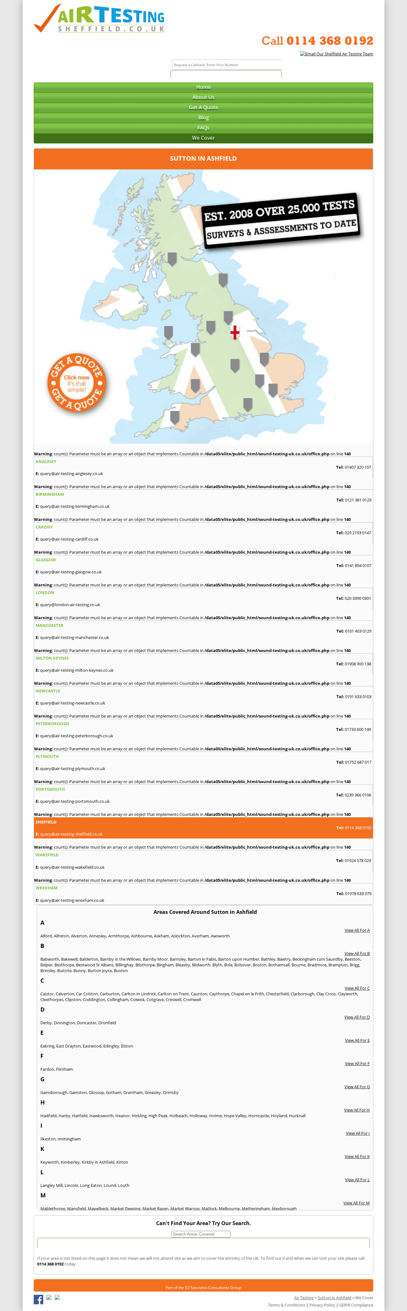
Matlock (209, 1208)
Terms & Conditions (286, 1305)
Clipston (73, 999)
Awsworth (220, 936)
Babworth (49, 959)
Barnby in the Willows (120, 959)
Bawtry (284, 959)
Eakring (47, 1046)
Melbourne (229, 1208)
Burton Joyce (100, 970)
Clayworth (347, 994)
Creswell (173, 999)
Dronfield (107, 1023)
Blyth (217, 965)
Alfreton (61, 936)
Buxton (121, 970)
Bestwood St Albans (95, 965)
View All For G (357, 1087)
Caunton (199, 994)
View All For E (357, 1040)
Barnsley (178, 959)
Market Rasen (155, 1208)
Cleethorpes (51, 999)
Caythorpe (219, 994)
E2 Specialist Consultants (207, 1287)
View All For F (357, 1063)
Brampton (338, 965)
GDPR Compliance (356, 1305)
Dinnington (64, 1023)
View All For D (357, 1017)
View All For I (358, 1133)
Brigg (354, 965)
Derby (46, 1023)
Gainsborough (53, 1092)
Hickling (139, 1115)
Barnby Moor (155, 959)
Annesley (97, 936)
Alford (46, 936)
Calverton (65, 994)
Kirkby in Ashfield (98, 1162)
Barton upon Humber (238, 959)
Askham (161, 936)
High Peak (158, 1115)
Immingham (69, 1139)
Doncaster (86, 1023)
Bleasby (183, 965)
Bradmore (317, 965)
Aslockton (180, 936)
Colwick (137, 999)
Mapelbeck (98, 1208)
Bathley (268, 959)
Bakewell (69, 959)
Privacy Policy (322, 1305)
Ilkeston (48, 1139)
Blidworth (201, 965)
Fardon (47, 1069)
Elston (127, 1046)
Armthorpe (118, 936)
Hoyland (279, 1115)
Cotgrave (155, 999)
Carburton (110, 994)
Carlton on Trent (173, 994)
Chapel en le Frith (247, 994)
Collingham (117, 999)
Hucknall (297, 1115)
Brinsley (47, 970)
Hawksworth (101, 1115)
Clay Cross (326, 994)
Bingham (165, 965)
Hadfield (48, 1115)
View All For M (356, 1203)
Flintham (64, 1069)
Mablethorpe (52, 1208)
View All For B (357, 953)
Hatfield (79, 1115)
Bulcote (64, 970)
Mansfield (76, 1208)
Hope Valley (235, 1115)
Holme (215, 1115)
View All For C (357, 988)
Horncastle (258, 1115)
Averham (200, 936)
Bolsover (242, 965)
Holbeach (178, 1115)
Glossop (96, 1092)
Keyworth (49, 1162)
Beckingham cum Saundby (318, 959)
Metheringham (256, 1208)
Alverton (79, 936)
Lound (110, 1185)
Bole (228, 965)
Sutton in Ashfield (334, 1297)
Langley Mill (51, 1185)
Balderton (88, 959)
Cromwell (192, 999)
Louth (123, 1185)
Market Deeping (125, 1208)
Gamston (78, 1092)
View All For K (357, 1156)
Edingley (111, 1046)
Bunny (79, 970)
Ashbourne (141, 936)
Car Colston (87, 994)
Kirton (122, 1162)
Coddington (94, 999)
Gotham (113, 1092)
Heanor (122, 1115)
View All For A (357, 930)
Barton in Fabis (202, 959)
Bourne (299, 965)
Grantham (133, 1092)
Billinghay (124, 965)
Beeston (352, 959)
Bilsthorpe (145, 965)
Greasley (153, 1092)
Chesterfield (277, 994)
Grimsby (171, 1092)
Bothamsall (279, 965)
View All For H (357, 1110)
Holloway (198, 1115)
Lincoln (71, 1185)
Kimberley (70, 1162)
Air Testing (304, 1297)
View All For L (357, 1179)
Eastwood (92, 1046)
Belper (46, 965)
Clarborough (302, 994)
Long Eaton (91, 1185)
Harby (64, 1115)
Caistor (47, 994)
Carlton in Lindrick (138, 994)
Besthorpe (64, 965)
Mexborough (284, 1208)
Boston (259, 965)
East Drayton (68, 1046)
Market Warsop (185, 1208)
